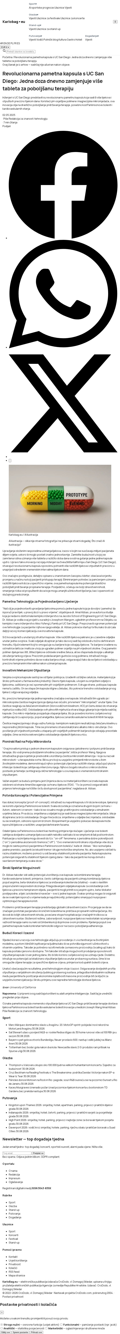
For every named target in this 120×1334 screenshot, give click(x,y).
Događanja (15, 1217)
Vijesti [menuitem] (68, 7)
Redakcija (14, 1174)
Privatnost (15, 1264)
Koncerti (13, 1235)
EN (5, 43)
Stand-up (14, 1210)
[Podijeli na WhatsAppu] (63, 347)
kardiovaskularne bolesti (50, 1007)
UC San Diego (75, 1003)
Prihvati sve (36, 1332)
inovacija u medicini (75, 1007)
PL (12, 43)
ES (18, 43)
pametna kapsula (22, 1003)
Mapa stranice (17, 1275)
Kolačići (13, 1268)
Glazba (13, 1206)
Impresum (14, 1178)
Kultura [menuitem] (62, 39)
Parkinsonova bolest (23, 1007)
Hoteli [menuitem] (78, 39)
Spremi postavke (20, 1332)
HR (1, 43)
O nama (13, 1170)
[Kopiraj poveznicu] (10, 460)
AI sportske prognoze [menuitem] (41, 7)
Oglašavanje (16, 1182)
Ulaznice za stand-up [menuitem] (48, 29)
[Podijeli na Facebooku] (63, 238)
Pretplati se (38, 1153)
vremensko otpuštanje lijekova (49, 1003)
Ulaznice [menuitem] (59, 7)
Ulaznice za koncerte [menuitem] (72, 18)
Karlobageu (13, 21)
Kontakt (13, 1256)
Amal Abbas (109, 1007)
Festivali (13, 1239)
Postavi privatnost (12, 1296)
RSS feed (14, 1271)
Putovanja (14, 1213)
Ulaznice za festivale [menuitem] (48, 18)
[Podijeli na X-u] (63, 456)
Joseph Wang (94, 1007)
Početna (7, 57)
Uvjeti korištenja (18, 1260)
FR (15, 43)
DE (8, 43)
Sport (12, 1202)
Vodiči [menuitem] (39, 39)
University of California (23, 987)
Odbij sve (5, 1332)
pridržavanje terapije (96, 1003)
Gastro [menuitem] (71, 39)
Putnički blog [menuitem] (51, 39)
